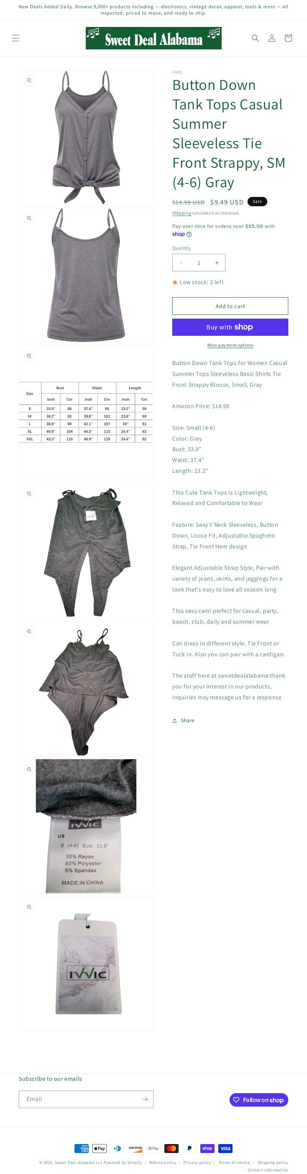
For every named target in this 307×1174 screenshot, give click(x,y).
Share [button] (188, 720)
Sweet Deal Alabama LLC (79, 1162)
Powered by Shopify (123, 1162)
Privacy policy (197, 1162)
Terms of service (234, 1162)
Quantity (181, 248)
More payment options (230, 345)
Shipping (181, 213)
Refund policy (162, 1162)
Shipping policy (273, 1162)
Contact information (268, 1170)
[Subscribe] (145, 1099)
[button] (15, 38)
